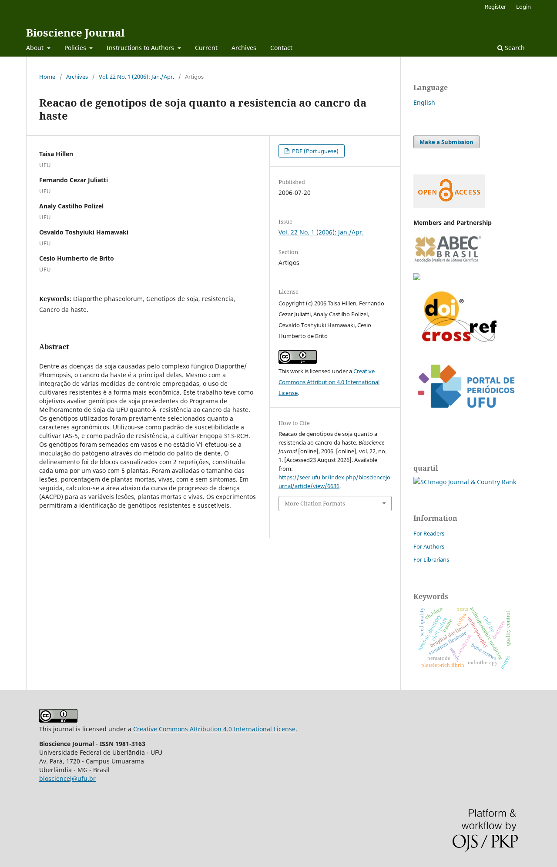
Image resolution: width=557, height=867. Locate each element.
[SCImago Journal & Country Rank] (464, 482)
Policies (76, 48)
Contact (281, 48)
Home (47, 76)
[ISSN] (416, 278)
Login (523, 6)
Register (495, 6)
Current (206, 48)
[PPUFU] (465, 415)
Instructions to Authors (141, 48)
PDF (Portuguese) (315, 151)
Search (514, 48)
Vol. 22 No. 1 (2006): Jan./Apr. (136, 76)
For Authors (428, 546)
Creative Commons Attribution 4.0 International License (328, 382)
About (35, 48)
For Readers (428, 533)
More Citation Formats (315, 503)
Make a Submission (446, 142)
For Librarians (431, 559)
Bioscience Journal (75, 32)
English (424, 102)
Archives (244, 48)
